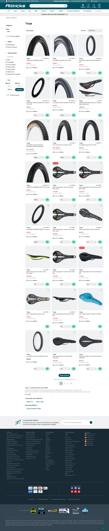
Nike (47, 454)
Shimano (48, 439)
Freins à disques (70, 458)
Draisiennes (68, 460)
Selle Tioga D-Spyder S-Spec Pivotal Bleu (90, 314)
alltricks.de (90, 439)
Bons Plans (98, 11)
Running (43, 11)
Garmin (48, 447)
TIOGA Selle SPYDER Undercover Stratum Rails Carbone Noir (90, 103)
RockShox (48, 452)
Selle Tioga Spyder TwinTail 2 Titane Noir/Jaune (36, 272)
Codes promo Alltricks (12, 465)
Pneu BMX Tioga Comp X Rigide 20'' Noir (37, 356)
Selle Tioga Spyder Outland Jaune (35, 314)
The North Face (50, 462)
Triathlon (60, 11)
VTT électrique (69, 454)
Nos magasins (30, 437)
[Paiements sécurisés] (38, 490)
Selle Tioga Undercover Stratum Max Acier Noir (90, 272)
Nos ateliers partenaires (33, 443)
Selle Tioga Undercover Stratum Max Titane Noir (62, 357)
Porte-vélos (68, 452)
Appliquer (19, 89)
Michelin (48, 456)
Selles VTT (29, 401)
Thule (47, 437)
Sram (47, 443)
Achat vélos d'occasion (13, 458)
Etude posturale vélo (32, 451)
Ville (30, 11)
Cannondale (49, 460)
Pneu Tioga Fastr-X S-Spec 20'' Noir (62, 145)
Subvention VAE (30, 456)
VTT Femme (68, 469)
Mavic (47, 445)
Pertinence (92, 30)
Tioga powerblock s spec (33, 408)
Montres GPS (69, 451)
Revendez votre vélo (32, 452)
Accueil (8, 17)
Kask (47, 435)
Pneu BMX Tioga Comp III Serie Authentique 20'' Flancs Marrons (35, 145)
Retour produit (30, 435)
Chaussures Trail (70, 464)
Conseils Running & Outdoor (34, 439)
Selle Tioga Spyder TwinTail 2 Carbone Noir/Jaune (63, 187)
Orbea (47, 469)
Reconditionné (87, 11)
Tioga (7, 29)
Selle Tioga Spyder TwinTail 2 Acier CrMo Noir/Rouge (90, 187)
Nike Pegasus (50, 464)
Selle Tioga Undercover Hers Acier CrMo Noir (63, 314)
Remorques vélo (70, 475)
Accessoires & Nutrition (73, 11)
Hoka (47, 458)
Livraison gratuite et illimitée (70, 1)
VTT (9, 11)
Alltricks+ (9, 475)
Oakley (48, 451)
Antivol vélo (68, 462)
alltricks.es (90, 437)
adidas (48, 465)
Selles (8, 31)
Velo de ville (69, 449)
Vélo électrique (69, 445)
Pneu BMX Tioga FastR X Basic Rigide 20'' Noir (90, 61)
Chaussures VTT (70, 447)
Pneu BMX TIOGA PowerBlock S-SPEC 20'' (64, 102)
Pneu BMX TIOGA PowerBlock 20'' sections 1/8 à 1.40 (37, 103)
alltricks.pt (90, 443)
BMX (36, 11)
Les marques (50, 432)
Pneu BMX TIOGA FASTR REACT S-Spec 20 (38, 229)
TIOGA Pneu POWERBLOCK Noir (34, 60)
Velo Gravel (68, 467)
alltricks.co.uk (91, 434)
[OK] (91, 422)
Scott (47, 467)
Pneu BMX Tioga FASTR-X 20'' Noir (62, 60)
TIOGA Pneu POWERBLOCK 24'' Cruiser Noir (37, 187)
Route (15, 11)
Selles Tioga (40, 401)
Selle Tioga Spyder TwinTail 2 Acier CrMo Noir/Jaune (64, 230)
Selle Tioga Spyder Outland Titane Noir (89, 229)
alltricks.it (90, 441)
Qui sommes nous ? (12, 434)
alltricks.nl (90, 445)
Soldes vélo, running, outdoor (15, 478)
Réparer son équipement (13, 471)
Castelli (48, 434)
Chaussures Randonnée (72, 441)
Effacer (10, 89)
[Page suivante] (71, 383)
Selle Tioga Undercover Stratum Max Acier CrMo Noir (90, 357)
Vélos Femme (69, 465)
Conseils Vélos (30, 445)
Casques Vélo (69, 471)
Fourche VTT (69, 456)
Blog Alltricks (10, 448)
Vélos (67, 434)
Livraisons (29, 447)
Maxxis (48, 441)
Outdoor (52, 11)
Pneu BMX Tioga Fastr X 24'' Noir (87, 145)
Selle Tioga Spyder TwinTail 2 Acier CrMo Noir (64, 272)
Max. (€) (17, 83)
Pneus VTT (68, 439)
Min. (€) (8, 83)
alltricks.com (91, 435)
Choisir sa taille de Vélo (33, 441)
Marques (14, 17)
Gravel (23, 11)
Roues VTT (68, 443)
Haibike (48, 449)
